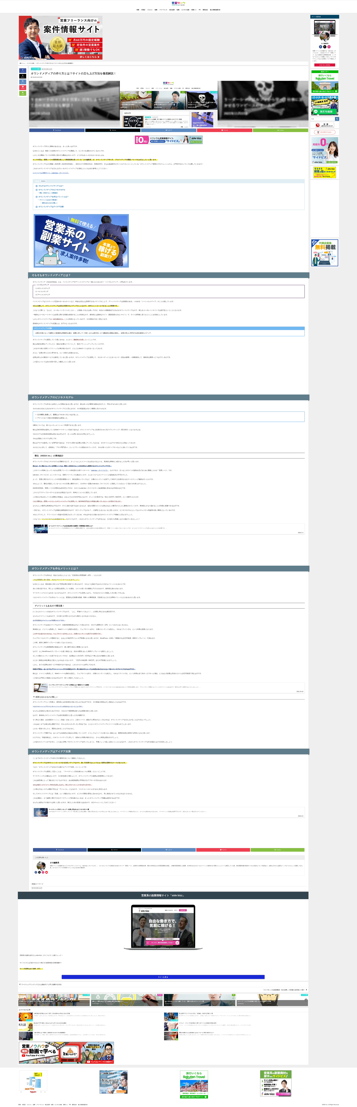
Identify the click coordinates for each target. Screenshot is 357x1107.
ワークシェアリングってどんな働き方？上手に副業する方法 (41, 984)
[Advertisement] (88, 378)
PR (200, 9)
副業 (156, 9)
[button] (20, 1000)
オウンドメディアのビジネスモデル (50, 190)
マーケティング (47, 69)
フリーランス (163, 9)
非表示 (43, 181)
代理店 (143, 9)
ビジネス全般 (185, 9)
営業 (138, 9)
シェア (22, 71)
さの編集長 (54, 863)
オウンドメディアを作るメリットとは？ (52, 197)
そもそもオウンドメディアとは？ (50, 186)
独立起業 (172, 9)
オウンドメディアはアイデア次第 (50, 206)
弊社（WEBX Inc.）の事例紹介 (48, 193)
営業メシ (194, 9)
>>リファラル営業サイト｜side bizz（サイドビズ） (51, 173)
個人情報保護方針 (215, 9)
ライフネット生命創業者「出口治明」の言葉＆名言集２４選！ (284, 990)
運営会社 (205, 9)
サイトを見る (163, 977)
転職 (178, 9)
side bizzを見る (324, 65)
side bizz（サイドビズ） (99, 470)
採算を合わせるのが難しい (50, 203)
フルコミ (150, 9)
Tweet (22, 76)
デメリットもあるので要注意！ (48, 200)
